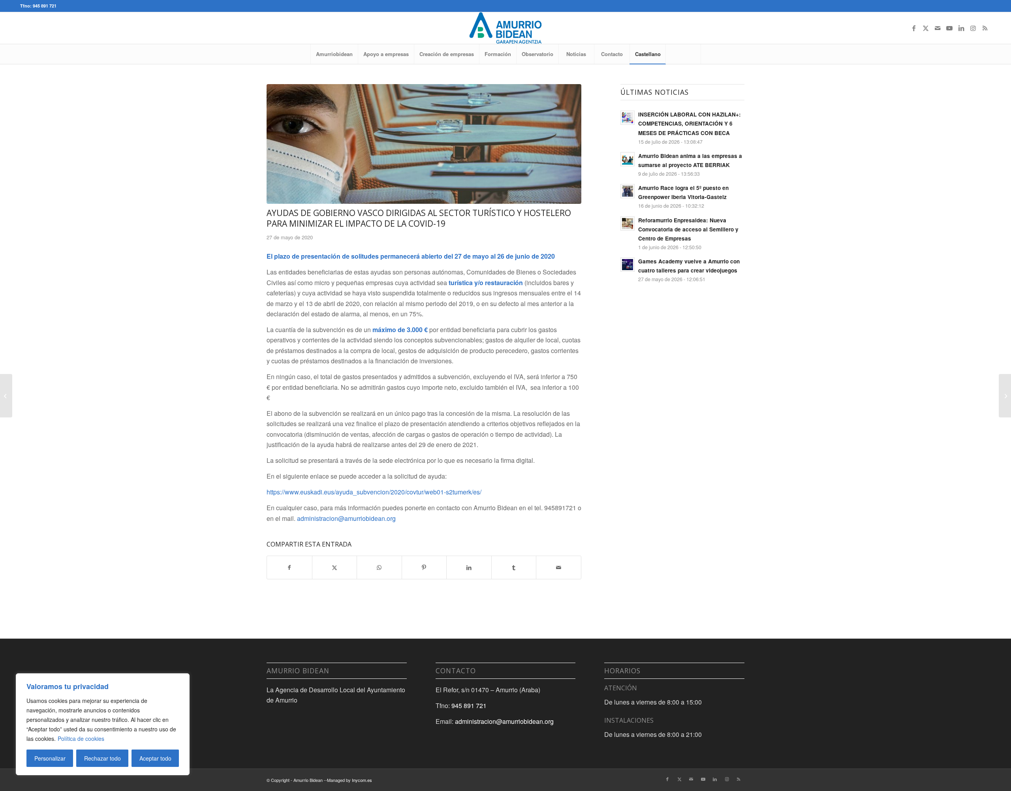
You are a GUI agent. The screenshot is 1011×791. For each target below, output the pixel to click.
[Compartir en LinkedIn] (469, 567)
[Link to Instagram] (973, 28)
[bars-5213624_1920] (424, 144)
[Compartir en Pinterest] (424, 567)
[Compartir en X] (334, 567)
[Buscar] (683, 54)
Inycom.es (362, 780)
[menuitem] (334, 54)
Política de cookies (81, 738)
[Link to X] (926, 28)
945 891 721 (469, 705)
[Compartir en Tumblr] (514, 567)
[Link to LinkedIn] (961, 28)
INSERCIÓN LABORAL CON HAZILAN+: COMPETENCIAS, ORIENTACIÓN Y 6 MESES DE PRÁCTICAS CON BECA (689, 123)
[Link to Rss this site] (985, 28)
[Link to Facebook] (914, 28)
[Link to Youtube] (949, 28)
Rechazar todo (102, 758)
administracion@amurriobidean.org (346, 518)
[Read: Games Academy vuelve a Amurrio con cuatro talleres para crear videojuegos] (627, 264)
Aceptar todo (155, 758)
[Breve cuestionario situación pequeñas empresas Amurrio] (6, 395)
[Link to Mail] (937, 28)
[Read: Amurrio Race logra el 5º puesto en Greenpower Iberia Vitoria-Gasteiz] (627, 191)
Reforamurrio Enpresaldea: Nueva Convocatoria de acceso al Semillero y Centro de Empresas (688, 229)
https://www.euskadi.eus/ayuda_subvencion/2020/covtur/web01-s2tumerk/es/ (374, 491)
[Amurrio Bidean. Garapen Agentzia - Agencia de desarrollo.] (505, 28)
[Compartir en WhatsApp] (379, 567)
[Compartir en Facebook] (289, 567)
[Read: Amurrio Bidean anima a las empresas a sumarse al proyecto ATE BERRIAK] (627, 159)
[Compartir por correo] (558, 567)
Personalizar (50, 758)
